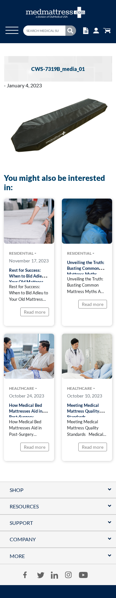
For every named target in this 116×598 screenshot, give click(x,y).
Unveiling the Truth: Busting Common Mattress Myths (85, 268)
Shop (17, 490)
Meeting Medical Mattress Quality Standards (83, 411)
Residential (21, 253)
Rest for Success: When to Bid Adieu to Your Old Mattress (29, 276)
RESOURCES (24, 506)
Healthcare (21, 388)
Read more (34, 312)
